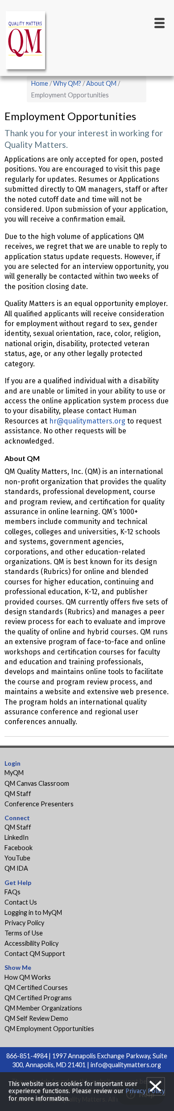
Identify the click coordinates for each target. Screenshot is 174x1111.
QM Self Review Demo (36, 1018)
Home (39, 83)
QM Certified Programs (38, 998)
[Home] (26, 42)
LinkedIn (16, 837)
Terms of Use (23, 933)
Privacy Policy (24, 923)
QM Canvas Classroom (36, 783)
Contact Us (20, 902)
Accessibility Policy (31, 943)
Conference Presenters (39, 804)
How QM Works (27, 977)
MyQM (14, 772)
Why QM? (67, 83)
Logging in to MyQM (33, 912)
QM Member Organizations (43, 1008)
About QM (101, 83)
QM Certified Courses (36, 987)
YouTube (17, 858)
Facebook (18, 847)
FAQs (12, 892)
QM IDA (16, 868)
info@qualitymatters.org (126, 1065)
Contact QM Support (34, 953)
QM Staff (17, 793)
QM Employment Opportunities (49, 1028)
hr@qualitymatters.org (87, 421)
